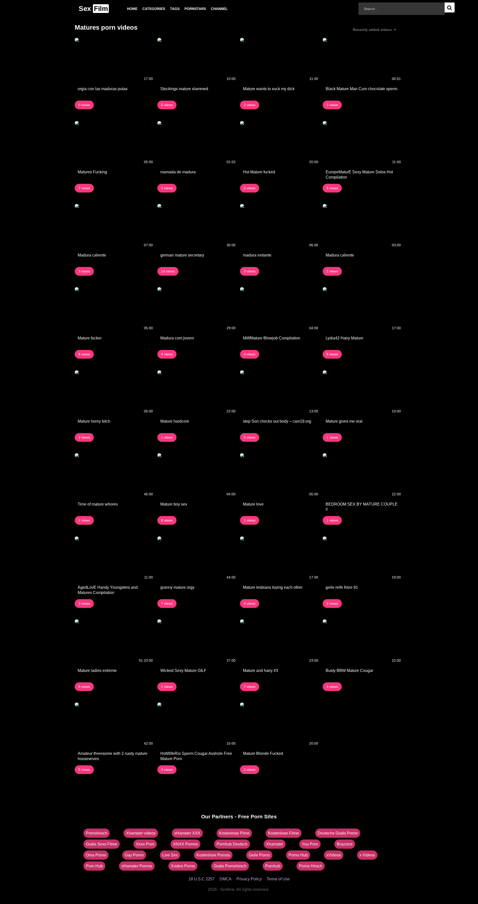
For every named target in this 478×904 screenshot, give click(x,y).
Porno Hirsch (310, 866)
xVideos (333, 855)
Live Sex (170, 855)
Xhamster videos (141, 833)
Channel (211, 9)
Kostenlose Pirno (234, 833)
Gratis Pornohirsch (230, 866)
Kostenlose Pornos (213, 855)
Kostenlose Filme (283, 833)
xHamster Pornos (136, 866)
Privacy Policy (249, 879)
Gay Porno (134, 855)
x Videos (367, 855)
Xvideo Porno (183, 866)
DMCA (226, 879)
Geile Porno (259, 855)
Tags (167, 9)
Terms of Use (278, 879)
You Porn (310, 844)
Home (124, 9)
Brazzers (345, 844)
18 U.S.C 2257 (201, 879)
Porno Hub (298, 855)
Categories (145, 9)
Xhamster (274, 844)
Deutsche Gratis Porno (338, 833)
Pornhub (272, 866)
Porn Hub (94, 866)
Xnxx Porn (145, 844)
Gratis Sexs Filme (101, 844)
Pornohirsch (96, 833)
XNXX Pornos (185, 844)
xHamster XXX (187, 833)
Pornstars (187, 9)
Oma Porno (96, 855)
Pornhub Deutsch (232, 844)
